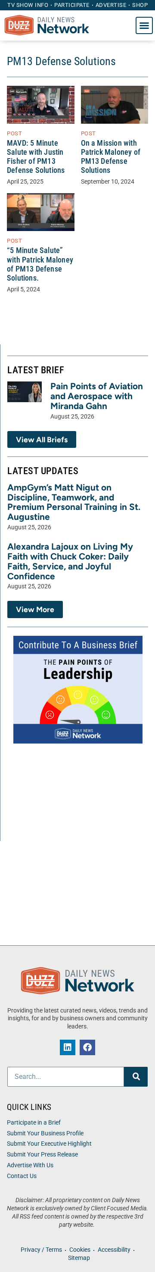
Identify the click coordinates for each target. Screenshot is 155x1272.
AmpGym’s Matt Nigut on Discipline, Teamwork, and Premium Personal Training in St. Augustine (73, 502)
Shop (140, 5)
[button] (144, 25)
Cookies (79, 1249)
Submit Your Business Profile (45, 1133)
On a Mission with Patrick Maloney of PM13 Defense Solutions (111, 157)
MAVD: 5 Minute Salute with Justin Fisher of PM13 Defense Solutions (36, 157)
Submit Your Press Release (42, 1154)
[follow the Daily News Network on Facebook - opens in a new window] (87, 1047)
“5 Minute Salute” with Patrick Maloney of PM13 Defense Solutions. (40, 264)
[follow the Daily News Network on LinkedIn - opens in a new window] (67, 1047)
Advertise (111, 5)
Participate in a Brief (34, 1122)
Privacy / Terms (41, 1249)
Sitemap (79, 1258)
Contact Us (22, 1176)
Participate (72, 5)
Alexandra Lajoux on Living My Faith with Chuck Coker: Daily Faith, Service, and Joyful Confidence (70, 561)
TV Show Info (27, 5)
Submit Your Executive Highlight (49, 1143)
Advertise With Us (30, 1165)
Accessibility (114, 1249)
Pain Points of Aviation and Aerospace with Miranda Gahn (96, 396)
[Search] (136, 1077)
